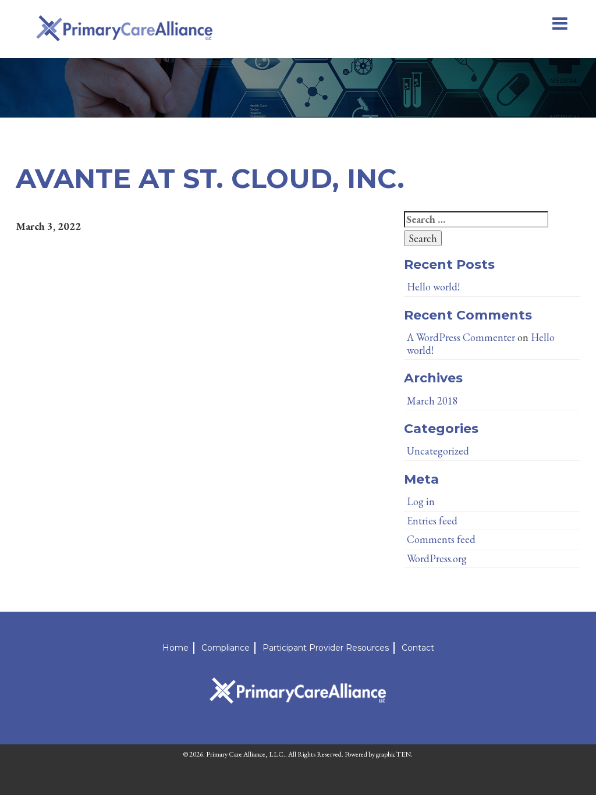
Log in (421, 501)
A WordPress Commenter (461, 337)
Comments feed (441, 539)
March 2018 (432, 400)
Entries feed (432, 520)
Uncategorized (438, 450)
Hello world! (433, 286)
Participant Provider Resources (325, 648)
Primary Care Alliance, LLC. (245, 754)
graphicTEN (393, 754)
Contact (418, 648)
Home (175, 648)
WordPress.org (437, 558)
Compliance (225, 648)
